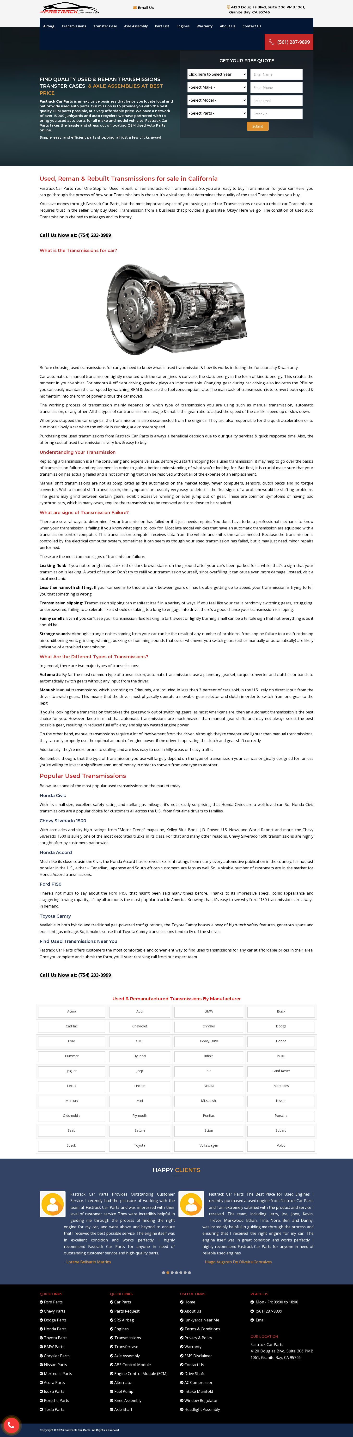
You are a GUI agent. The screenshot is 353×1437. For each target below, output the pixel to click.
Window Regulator (201, 1400)
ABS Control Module (132, 1364)
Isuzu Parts (54, 1391)
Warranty (205, 26)
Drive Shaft (194, 1373)
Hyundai (140, 1056)
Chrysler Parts (57, 1355)
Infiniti (208, 1056)
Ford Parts (53, 1302)
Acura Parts (54, 1382)
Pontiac (209, 1115)
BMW (209, 1011)
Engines (182, 26)
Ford (71, 1041)
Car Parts (122, 1302)
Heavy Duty (209, 1041)
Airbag (48, 26)
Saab (71, 1130)
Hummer (72, 1056)
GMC (140, 1041)
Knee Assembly (127, 1400)
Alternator (123, 1382)
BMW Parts (54, 1346)
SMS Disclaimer (198, 1355)
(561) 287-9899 (293, 42)
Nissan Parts (55, 1364)
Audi (139, 1011)
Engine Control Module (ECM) (141, 1373)
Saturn (140, 1130)
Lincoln (139, 1085)
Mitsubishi (209, 1100)
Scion (209, 1130)
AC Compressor (198, 1382)
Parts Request (127, 1311)
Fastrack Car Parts (266, 1344)
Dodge (281, 1026)
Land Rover (281, 1071)
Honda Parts (55, 1329)
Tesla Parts (54, 1409)
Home (189, 1302)
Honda (281, 1041)
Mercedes (281, 1085)
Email (259, 1320)
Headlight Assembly (202, 1409)
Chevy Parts (54, 1311)
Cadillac (72, 1026)
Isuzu (281, 1056)
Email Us (146, 7)
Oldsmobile (71, 1115)
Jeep (139, 1071)
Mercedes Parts (58, 1373)
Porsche (281, 1115)
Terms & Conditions (202, 1329)
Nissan (281, 1100)
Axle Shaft (123, 1409)
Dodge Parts (55, 1320)
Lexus (71, 1085)
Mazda (209, 1085)
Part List (162, 26)
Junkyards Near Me (201, 1320)
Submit (257, 126)
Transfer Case (105, 26)
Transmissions (73, 26)
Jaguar (72, 1071)
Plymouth (139, 1115)
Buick (281, 1011)
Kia (209, 1071)
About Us (227, 26)
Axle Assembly (136, 26)
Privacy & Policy (198, 1337)
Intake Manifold (198, 1391)
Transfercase (126, 1346)
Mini (139, 1100)
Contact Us (252, 26)
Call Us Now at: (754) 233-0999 (75, 235)
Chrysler (209, 1026)
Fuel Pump (123, 1391)
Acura (71, 1011)
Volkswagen (209, 1145)
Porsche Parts (56, 1400)
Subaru (281, 1130)
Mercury (71, 1100)
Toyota (139, 1145)
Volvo (281, 1145)
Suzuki (72, 1145)
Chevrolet (139, 1026)
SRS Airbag (124, 1320)
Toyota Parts (55, 1337)
